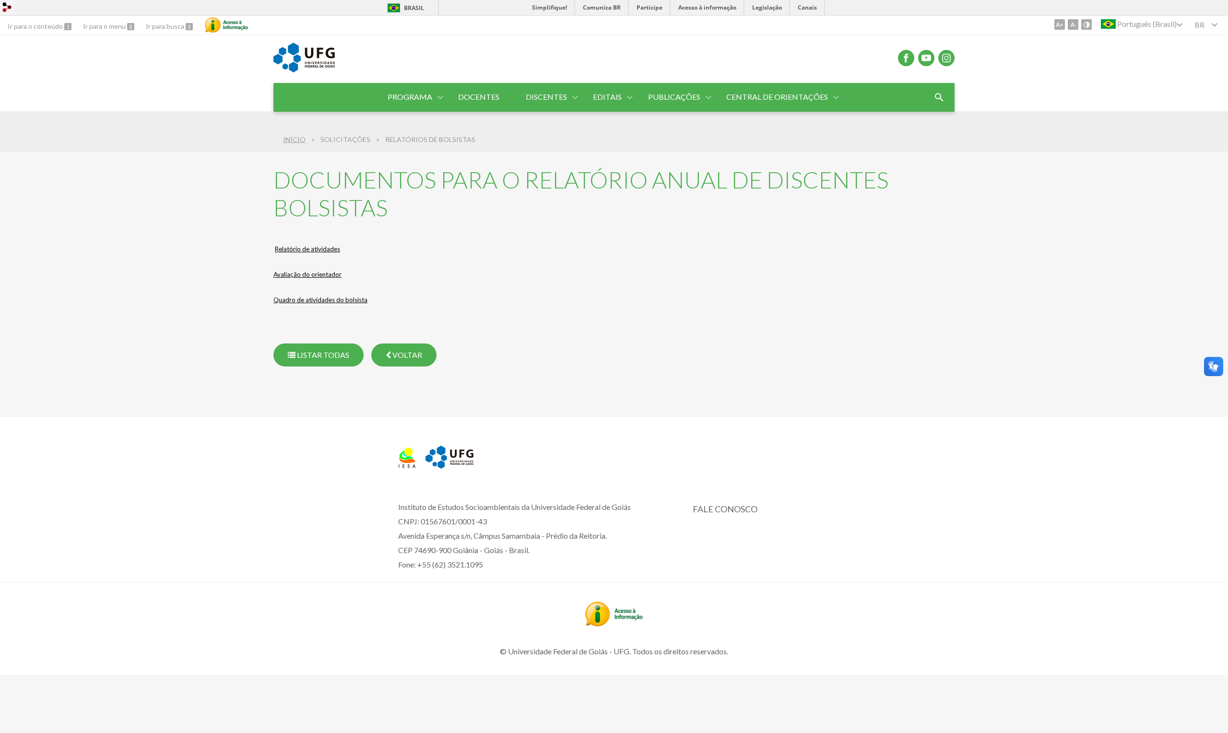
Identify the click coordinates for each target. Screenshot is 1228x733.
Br (1199, 24)
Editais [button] (607, 96)
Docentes (478, 96)
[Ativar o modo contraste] (1086, 24)
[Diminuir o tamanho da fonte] (1073, 24)
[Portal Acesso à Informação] (614, 623)
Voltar (406, 354)
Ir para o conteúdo (36, 26)
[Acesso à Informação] (226, 25)
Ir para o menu (105, 26)
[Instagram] (946, 58)
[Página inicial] (407, 465)
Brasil (414, 8)
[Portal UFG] (304, 69)
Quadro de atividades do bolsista (320, 300)
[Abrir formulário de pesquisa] (939, 97)
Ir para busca (166, 26)
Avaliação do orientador (307, 274)
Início (294, 139)
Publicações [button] (674, 96)
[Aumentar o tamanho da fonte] (1059, 24)
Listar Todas (322, 354)
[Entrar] (7, 8)
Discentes (546, 96)
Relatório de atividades (307, 249)
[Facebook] (906, 58)
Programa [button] (410, 96)
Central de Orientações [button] (777, 96)
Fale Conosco (725, 509)
